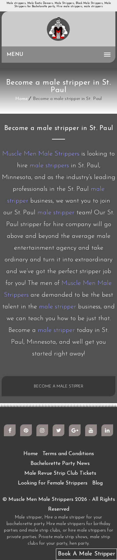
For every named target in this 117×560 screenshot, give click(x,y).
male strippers (49, 165)
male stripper (55, 212)
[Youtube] (91, 430)
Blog (97, 483)
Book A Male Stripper (86, 554)
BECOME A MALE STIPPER (58, 386)
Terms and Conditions (68, 453)
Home (21, 98)
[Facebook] (10, 430)
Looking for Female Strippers (52, 483)
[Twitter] (58, 430)
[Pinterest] (26, 430)
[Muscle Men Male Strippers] (58, 29)
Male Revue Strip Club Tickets (60, 473)
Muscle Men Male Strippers (40, 154)
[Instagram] (42, 430)
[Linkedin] (107, 430)
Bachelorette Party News (60, 463)
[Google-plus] (75, 430)
